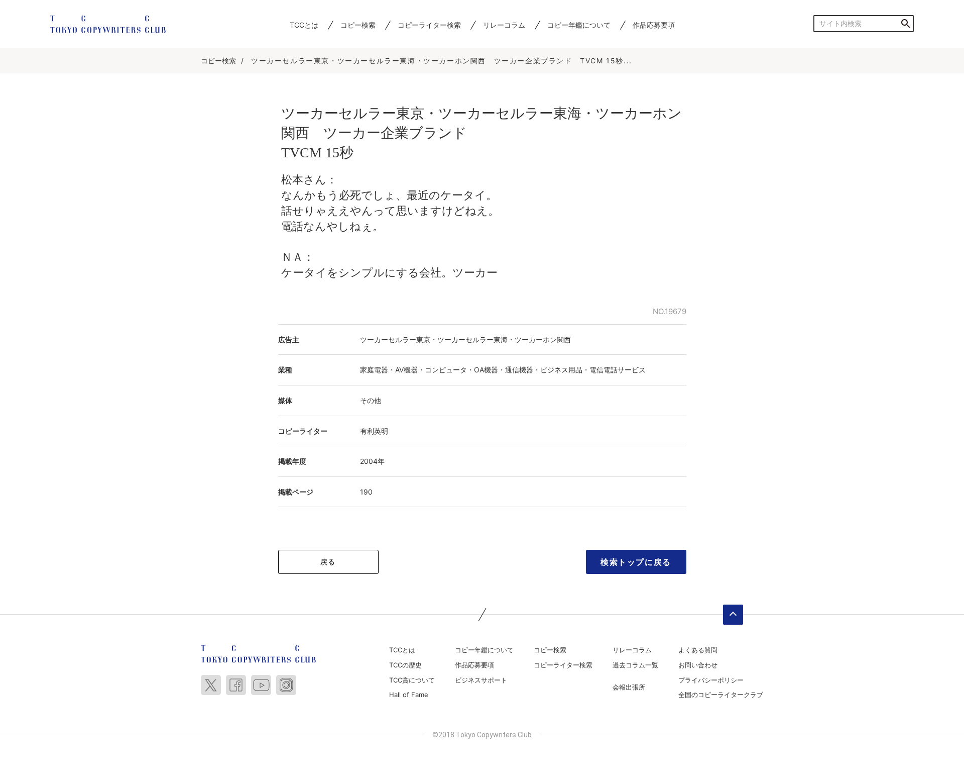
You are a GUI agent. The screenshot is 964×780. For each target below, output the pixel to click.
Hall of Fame (408, 695)
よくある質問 (697, 650)
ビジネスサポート (481, 680)
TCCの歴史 (405, 665)
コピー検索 (358, 25)
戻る (328, 561)
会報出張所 (629, 687)
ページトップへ (733, 615)
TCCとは (304, 25)
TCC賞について (412, 680)
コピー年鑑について (579, 25)
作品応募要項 (654, 25)
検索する (905, 23)
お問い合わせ (697, 665)
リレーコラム (504, 25)
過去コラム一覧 (635, 665)
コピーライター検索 (429, 25)
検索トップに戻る (635, 562)
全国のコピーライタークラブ (720, 695)
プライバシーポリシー (711, 680)
